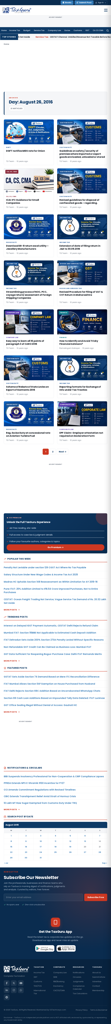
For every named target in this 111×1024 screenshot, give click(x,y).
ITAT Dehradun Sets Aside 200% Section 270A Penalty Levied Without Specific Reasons (54, 639)
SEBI (55, 977)
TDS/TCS (38, 986)
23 (26, 852)
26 (70, 852)
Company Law (54, 30)
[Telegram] (7, 997)
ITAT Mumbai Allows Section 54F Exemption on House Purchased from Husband (49, 683)
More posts (10, 609)
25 (55, 852)
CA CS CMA (98, 30)
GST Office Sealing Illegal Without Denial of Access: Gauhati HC (40, 705)
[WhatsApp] (21, 990)
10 (41, 841)
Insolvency (58, 986)
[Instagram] (14, 990)
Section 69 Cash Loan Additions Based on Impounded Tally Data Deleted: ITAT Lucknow (54, 698)
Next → (62, 451)
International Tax (40, 992)
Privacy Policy (82, 1010)
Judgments (78, 981)
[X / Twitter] (14, 983)
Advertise (96, 981)
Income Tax (14, 30)
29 (11, 857)
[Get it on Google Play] (45, 948)
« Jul (6, 863)
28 (100, 852)
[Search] (107, 30)
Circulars (77, 977)
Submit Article (98, 977)
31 (41, 857)
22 (11, 852)
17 (41, 846)
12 (70, 841)
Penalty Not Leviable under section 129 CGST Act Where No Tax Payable (45, 567)
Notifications (78, 972)
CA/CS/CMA (59, 990)
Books (68, 2)
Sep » (104, 863)
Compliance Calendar (79, 987)
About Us (96, 972)
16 (26, 846)
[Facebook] (7, 983)
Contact (96, 986)
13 (85, 841)
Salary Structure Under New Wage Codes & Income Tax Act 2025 (41, 574)
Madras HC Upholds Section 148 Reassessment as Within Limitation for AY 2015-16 (51, 581)
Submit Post (85, 2)
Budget (26, 30)
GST (87, 30)
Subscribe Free (95, 897)
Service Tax (39, 30)
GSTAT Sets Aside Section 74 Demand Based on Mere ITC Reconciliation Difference (51, 676)
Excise (67, 30)
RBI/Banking (58, 981)
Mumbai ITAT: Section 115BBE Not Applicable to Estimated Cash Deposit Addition (50, 632)
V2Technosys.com (58, 1010)
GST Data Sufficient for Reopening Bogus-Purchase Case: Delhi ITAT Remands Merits (53, 654)
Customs (78, 30)
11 (55, 841)
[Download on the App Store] (66, 948)
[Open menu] (106, 10)
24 (40, 852)
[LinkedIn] (7, 990)
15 (11, 846)
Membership (98, 990)
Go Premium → (56, 547)
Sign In (101, 2)
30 (26, 857)
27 (85, 852)
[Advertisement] (55, 68)
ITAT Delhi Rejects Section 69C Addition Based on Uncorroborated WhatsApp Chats (52, 690)
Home (4, 30)
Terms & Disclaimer (98, 1010)
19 (70, 846)
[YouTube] (21, 983)
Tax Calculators (80, 993)
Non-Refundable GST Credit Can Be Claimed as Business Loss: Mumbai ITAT (47, 647)
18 (55, 846)
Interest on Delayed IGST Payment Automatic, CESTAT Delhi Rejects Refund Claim (51, 625)
